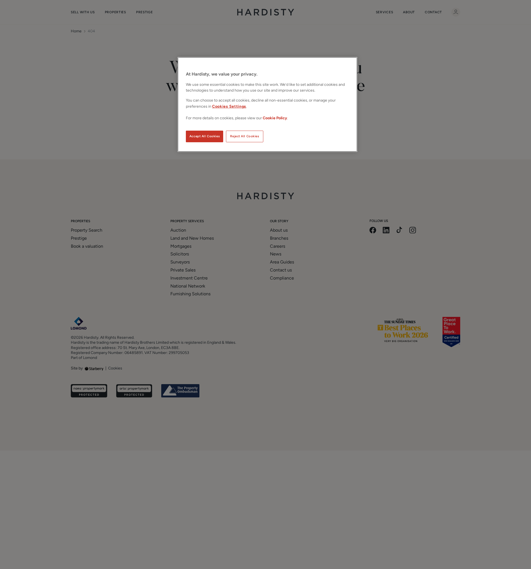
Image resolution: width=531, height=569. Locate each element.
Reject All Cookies (244, 136)
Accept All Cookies (204, 136)
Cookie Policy (275, 118)
